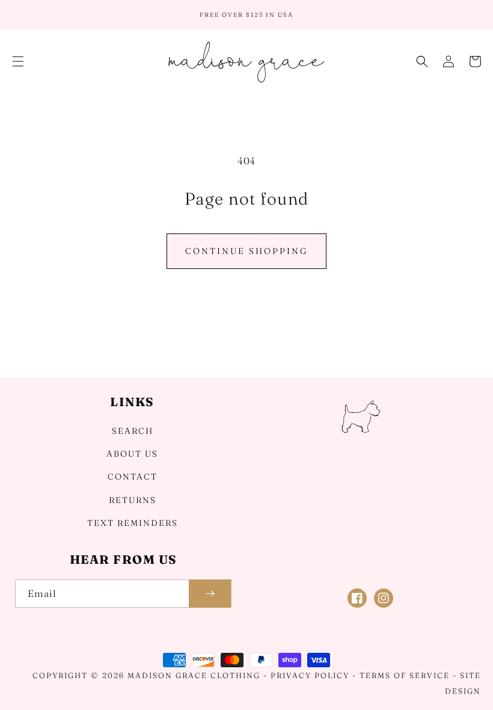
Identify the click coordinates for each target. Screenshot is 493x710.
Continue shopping (246, 250)
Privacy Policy (310, 675)
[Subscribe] (210, 593)
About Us (132, 453)
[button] (18, 61)
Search (132, 430)
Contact (133, 476)
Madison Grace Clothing (193, 675)
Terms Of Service (405, 675)
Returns (132, 500)
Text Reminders (132, 522)
